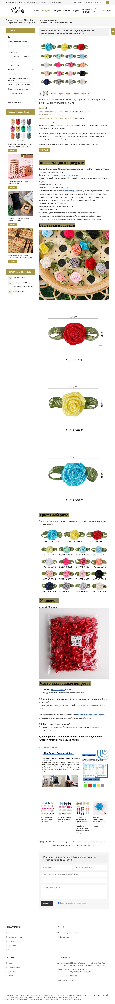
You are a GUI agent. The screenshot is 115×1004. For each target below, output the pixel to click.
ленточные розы (70, 190)
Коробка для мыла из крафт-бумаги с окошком (18, 219)
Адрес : (60, 963)
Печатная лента (14, 967)
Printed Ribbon (13, 65)
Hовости (11, 941)
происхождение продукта (49, 111)
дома (36, 11)
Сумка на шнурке (14, 102)
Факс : (60, 980)
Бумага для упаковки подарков (19, 56)
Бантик (10, 37)
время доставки (45, 115)
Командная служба (48, 747)
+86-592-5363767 (55, 2)
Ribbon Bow (28, 20)
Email (44, 150)
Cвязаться (64, 957)
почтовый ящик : (64, 969)
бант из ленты (58, 689)
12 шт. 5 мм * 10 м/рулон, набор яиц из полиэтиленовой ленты (20, 145)
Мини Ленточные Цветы (61, 842)
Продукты (46, 10)
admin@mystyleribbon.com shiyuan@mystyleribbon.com (27, 2)
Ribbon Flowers (13, 74)
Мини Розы (77, 842)
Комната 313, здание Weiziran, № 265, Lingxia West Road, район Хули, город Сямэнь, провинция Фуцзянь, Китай (84, 964)
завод (76, 10)
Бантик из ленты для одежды (46, 20)
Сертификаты (13, 945)
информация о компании (69, 933)
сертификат (105, 11)
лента (10, 61)
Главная (9, 20)
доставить (11, 933)
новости (57, 10)
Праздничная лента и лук (17, 41)
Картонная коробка (15, 98)
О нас (95, 10)
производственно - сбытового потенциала (55, 118)
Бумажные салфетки (15, 93)
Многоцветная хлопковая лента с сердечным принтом (20, 182)
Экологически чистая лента (18, 89)
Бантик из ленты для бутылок (19, 85)
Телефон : (61, 976)
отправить (47, 903)
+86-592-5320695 (19, 291)
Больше (12, 150)
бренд (41, 108)
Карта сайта (12, 950)
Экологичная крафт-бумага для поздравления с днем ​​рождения (20, 256)
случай (66, 11)
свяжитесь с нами (86, 11)
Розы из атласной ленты (85, 845)
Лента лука (12, 971)
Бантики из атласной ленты (94, 842)
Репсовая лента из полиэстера (65, 175)
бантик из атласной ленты (91, 714)
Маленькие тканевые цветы (62, 845)
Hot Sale (11, 69)
